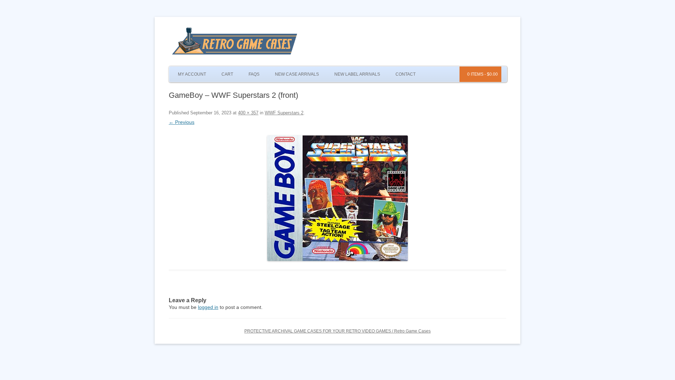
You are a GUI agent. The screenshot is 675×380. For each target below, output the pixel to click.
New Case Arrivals (297, 74)
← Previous (181, 122)
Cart (227, 74)
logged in (208, 307)
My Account (192, 74)
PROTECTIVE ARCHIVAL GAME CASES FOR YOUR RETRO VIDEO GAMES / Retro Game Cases (337, 331)
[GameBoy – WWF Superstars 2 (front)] (337, 198)
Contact (406, 74)
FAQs (254, 74)
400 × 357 (248, 112)
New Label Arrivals (357, 74)
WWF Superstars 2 (284, 112)
